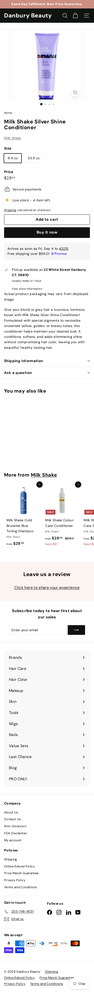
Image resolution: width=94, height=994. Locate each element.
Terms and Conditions (20, 887)
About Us (11, 812)
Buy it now (47, 232)
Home (8, 113)
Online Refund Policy (19, 866)
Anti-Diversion (15, 826)
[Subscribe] (76, 630)
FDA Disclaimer (15, 833)
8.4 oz (13, 158)
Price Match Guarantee (21, 873)
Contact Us (12, 819)
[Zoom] (75, 92)
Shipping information (23, 360)
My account (13, 840)
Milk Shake (12, 138)
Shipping (10, 210)
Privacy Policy (14, 880)
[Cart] (75, 15)
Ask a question (18, 372)
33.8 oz (33, 158)
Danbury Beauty (28, 15)
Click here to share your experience (47, 587)
